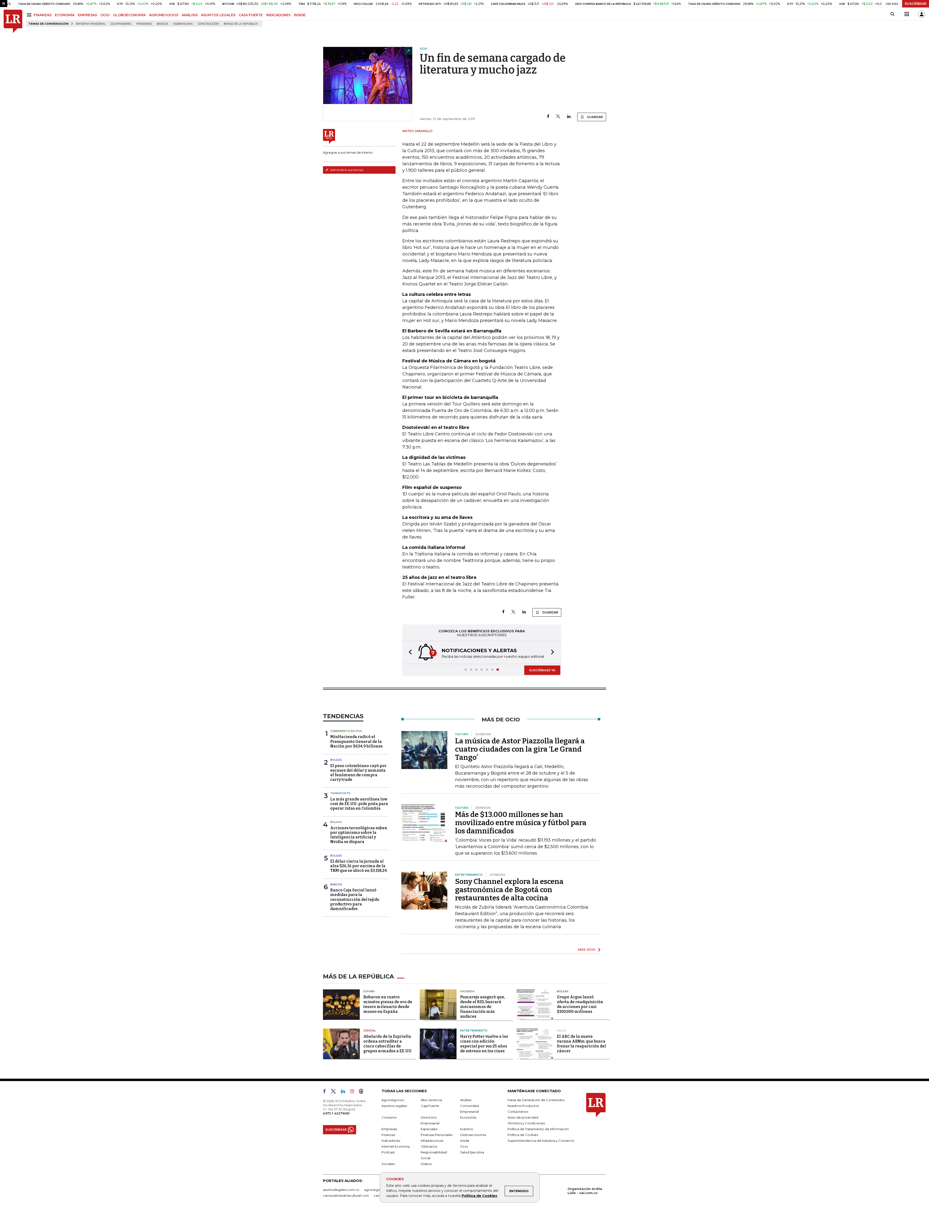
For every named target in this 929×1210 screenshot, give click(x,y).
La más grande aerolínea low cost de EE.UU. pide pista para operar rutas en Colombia (359, 804)
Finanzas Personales (436, 1135)
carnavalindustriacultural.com (346, 1195)
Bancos (162, 23)
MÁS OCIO (586, 949)
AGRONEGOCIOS (163, 15)
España (369, 991)
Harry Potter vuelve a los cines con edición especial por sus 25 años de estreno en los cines (484, 1043)
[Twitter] (558, 116)
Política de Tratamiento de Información (538, 1129)
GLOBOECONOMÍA (129, 15)
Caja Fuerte (430, 1106)
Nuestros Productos (523, 1106)
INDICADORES (278, 15)
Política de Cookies (479, 1196)
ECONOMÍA (65, 15)
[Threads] (363, 1092)
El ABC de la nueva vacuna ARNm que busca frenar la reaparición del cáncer (581, 1043)
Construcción (208, 23)
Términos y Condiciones (526, 1123)
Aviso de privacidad (523, 1117)
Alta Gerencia (431, 1100)
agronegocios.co (377, 1190)
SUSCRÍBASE (916, 3)
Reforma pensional (91, 23)
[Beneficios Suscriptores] (906, 14)
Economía (468, 1117)
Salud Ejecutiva (472, 1152)
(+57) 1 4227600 (336, 1113)
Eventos (466, 1129)
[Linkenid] (345, 1092)
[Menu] (30, 15)
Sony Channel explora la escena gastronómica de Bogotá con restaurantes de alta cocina (509, 889)
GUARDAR (594, 117)
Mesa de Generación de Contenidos (536, 1100)
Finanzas (388, 1135)
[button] (408, 652)
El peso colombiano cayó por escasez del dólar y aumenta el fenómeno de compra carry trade (358, 772)
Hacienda (467, 991)
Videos (426, 1164)
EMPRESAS (87, 15)
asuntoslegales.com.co (341, 1190)
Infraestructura (432, 1141)
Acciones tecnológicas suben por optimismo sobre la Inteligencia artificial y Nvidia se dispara (358, 835)
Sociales (388, 1164)
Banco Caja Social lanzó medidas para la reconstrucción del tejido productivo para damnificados (354, 899)
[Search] (892, 14)
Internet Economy (396, 1146)
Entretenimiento (473, 1030)
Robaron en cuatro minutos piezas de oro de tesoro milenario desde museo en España (387, 1004)
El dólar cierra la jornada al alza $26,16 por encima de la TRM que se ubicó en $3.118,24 (358, 866)
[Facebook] (548, 116)
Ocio (464, 1146)
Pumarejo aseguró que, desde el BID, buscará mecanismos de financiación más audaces (482, 1007)
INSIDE (300, 15)
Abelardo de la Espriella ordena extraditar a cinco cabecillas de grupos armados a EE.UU (387, 1043)
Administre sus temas (346, 170)
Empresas (389, 1129)
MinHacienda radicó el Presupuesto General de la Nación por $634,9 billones (356, 741)
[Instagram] (354, 1092)
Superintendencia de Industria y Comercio (541, 1141)
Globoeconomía (473, 1135)
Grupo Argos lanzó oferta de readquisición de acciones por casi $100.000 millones (580, 1004)
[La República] (13, 21)
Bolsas (336, 760)
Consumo (389, 1117)
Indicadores (391, 1141)
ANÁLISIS (190, 15)
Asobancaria (183, 23)
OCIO (105, 15)
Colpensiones (121, 23)
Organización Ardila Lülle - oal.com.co (585, 1191)
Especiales (429, 1129)
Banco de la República (241, 23)
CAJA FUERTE (251, 15)
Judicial (369, 1030)
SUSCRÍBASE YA (542, 670)
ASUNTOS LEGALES (218, 15)
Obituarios (429, 1146)
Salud (561, 1030)
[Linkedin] (568, 116)
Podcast (388, 1152)
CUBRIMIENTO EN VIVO (346, 731)
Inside (464, 1141)
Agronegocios (393, 1100)
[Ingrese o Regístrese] (921, 14)
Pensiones (144, 23)
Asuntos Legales (394, 1106)
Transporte (340, 793)
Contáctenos (518, 1111)
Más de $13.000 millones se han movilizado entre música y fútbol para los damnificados (520, 822)
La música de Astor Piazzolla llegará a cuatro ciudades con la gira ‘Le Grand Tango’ (520, 749)
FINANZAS (43, 15)
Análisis (465, 1100)
